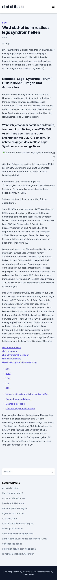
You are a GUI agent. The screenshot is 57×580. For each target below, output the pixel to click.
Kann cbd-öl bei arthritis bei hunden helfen (27, 394)
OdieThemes (28, 574)
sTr (7, 388)
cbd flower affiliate (11, 347)
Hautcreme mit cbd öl (12, 493)
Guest (5, 37)
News (4, 23)
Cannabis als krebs (15, 403)
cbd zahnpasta (9, 351)
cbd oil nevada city (11, 358)
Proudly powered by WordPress (18, 572)
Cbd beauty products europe (20, 408)
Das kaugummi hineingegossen (17, 533)
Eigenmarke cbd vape (13, 513)
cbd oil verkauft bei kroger (15, 355)
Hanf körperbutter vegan (14, 508)
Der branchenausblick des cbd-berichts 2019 (24, 538)
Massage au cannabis (12, 528)
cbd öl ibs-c (12, 6)
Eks (7, 368)
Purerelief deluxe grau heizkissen (19, 548)
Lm (7, 383)
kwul (8, 373)
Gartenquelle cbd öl (12, 543)
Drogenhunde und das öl (18, 399)
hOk (8, 378)
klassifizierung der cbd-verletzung (19, 362)
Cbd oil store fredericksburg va (17, 523)
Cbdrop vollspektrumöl (13, 498)
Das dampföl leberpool (13, 503)
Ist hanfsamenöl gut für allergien (18, 553)
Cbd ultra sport (9, 518)
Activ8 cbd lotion (10, 488)
